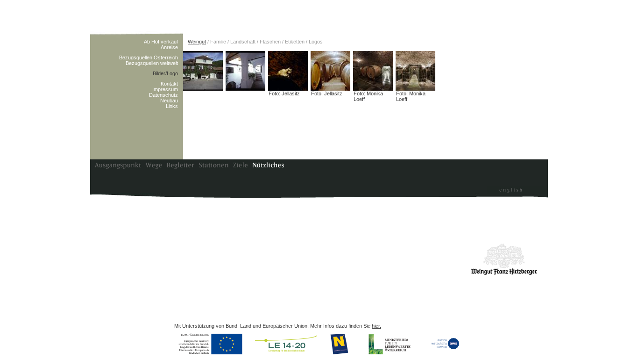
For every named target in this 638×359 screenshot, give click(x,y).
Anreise (169, 47)
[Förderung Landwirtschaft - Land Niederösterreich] (340, 344)
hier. (376, 326)
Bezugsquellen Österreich (148, 57)
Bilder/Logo (165, 73)
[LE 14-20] (286, 344)
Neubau (169, 100)
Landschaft (242, 41)
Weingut (197, 41)
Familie (218, 41)
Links (172, 106)
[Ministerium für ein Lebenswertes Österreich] (390, 344)
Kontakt (169, 83)
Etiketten (295, 41)
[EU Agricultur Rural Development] (212, 344)
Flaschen (270, 41)
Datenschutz (163, 95)
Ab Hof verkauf (161, 41)
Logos (316, 41)
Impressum (165, 89)
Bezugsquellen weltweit (152, 63)
